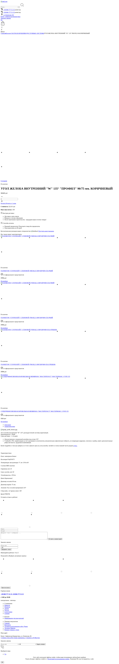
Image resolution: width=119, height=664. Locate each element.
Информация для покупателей (14, 618)
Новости (7, 605)
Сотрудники (8, 612)
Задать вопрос (41, 644)
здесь (75, 445)
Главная (3, 33)
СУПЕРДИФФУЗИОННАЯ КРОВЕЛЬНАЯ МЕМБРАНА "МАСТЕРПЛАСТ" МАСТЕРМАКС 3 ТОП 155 (35, 411)
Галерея (6, 613)
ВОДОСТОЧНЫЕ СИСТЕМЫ (34, 33)
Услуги (6, 610)
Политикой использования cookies (58, 659)
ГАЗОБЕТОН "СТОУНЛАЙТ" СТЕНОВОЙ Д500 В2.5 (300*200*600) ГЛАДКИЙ (27, 317)
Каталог (8, 33)
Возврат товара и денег (11, 630)
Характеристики (9, 426)
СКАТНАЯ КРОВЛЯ (17, 33)
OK (2, 662)
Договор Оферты (9, 628)
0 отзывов (4, 181)
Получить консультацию (46, 231)
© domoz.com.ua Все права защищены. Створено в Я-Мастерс (20, 638)
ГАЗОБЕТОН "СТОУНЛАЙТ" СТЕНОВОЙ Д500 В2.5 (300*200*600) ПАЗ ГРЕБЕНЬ (28, 364)
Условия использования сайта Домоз (16, 626)
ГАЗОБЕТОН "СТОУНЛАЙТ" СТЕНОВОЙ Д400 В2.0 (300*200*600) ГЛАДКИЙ (27, 271)
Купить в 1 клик (11, 203)
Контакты (7, 625)
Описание (7, 425)
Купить (3, 203)
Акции (6, 608)
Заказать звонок (6, 18)
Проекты (7, 607)
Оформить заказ (6, 549)
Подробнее (4, 281)
